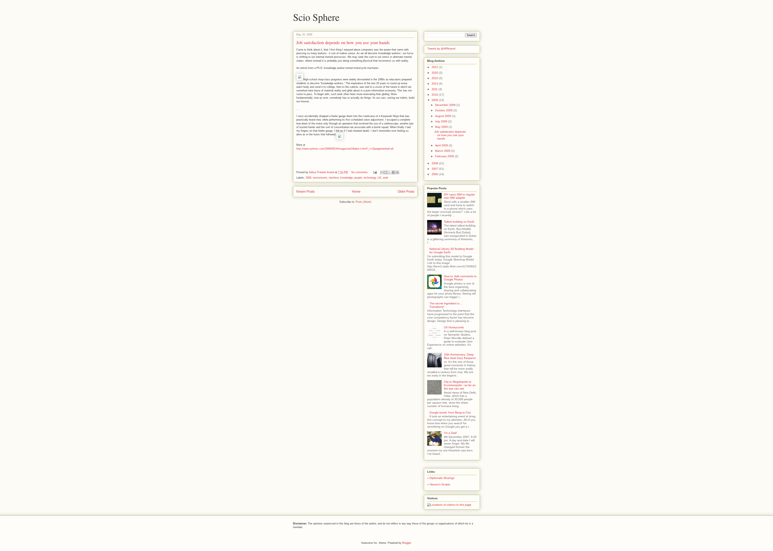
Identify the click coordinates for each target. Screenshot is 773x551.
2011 (435, 89)
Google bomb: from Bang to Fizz (450, 412)
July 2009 (441, 121)
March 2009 (443, 150)
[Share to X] (390, 172)
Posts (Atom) (363, 201)
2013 (435, 83)
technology (370, 177)
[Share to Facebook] (394, 172)
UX (379, 177)
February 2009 (445, 156)
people (358, 177)
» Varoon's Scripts (438, 484)
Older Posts (406, 191)
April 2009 (442, 145)
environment (320, 177)
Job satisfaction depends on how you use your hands (343, 42)
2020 (435, 72)
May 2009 (442, 126)
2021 (435, 67)
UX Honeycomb (454, 327)
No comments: (360, 172)
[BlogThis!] (386, 172)
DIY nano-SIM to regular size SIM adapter (459, 196)
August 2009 (443, 116)
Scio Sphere (316, 16)
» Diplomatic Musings (440, 478)
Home (356, 191)
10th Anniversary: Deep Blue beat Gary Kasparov (460, 356)
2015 (435, 78)
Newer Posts (305, 191)
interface (334, 177)
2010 (435, 94)
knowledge (346, 177)
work (385, 177)
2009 (308, 177)
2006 (435, 174)
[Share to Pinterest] (397, 172)
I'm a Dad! (450, 432)
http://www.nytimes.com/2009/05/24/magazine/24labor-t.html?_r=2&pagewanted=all (344, 148)
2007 (435, 168)
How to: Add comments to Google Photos (460, 278)
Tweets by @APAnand (441, 48)
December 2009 (445, 104)
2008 (435, 163)
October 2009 (444, 110)
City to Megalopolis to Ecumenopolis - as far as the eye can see (459, 385)
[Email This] (382, 172)
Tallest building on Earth (459, 221)
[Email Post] (375, 172)
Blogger (406, 542)
